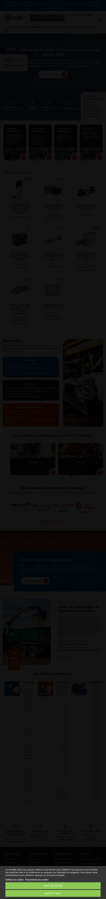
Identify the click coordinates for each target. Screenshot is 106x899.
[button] (5, 5)
